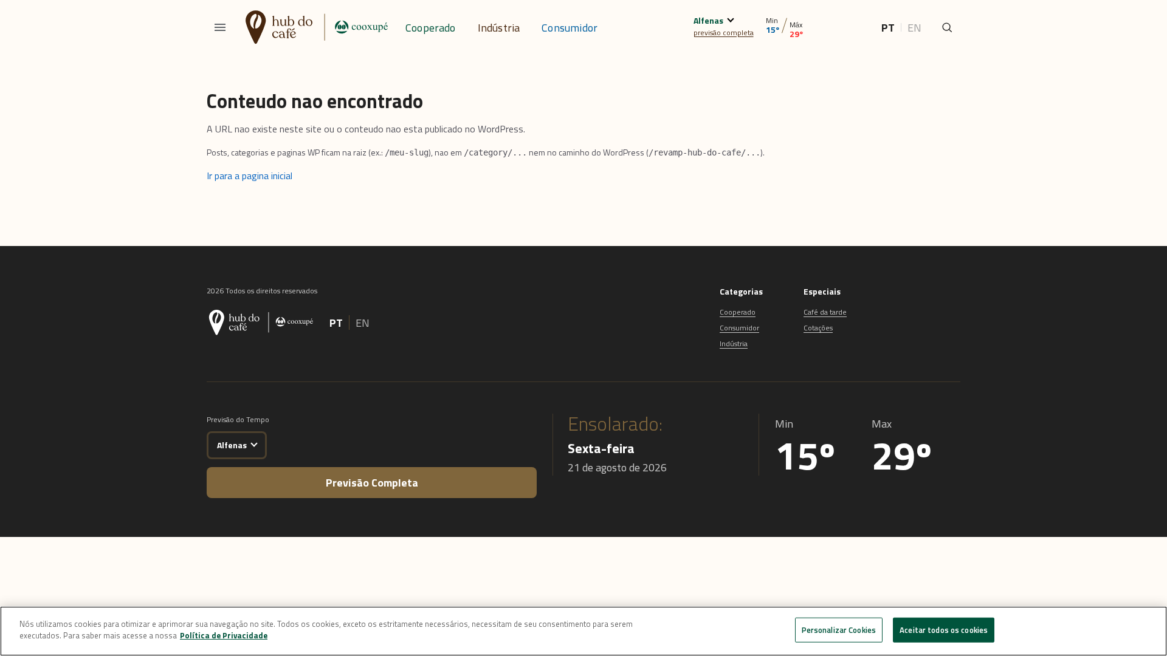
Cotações (818, 327)
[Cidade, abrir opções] (730, 18)
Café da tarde (825, 312)
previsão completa (724, 32)
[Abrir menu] (220, 27)
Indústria (499, 27)
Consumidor (569, 27)
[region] (583, 631)
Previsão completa (372, 482)
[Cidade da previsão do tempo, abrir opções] (253, 443)
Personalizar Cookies (839, 630)
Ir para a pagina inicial (249, 175)
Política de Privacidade (223, 635)
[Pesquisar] (947, 27)
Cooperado (430, 27)
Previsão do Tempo (238, 419)
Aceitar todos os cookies (944, 630)
